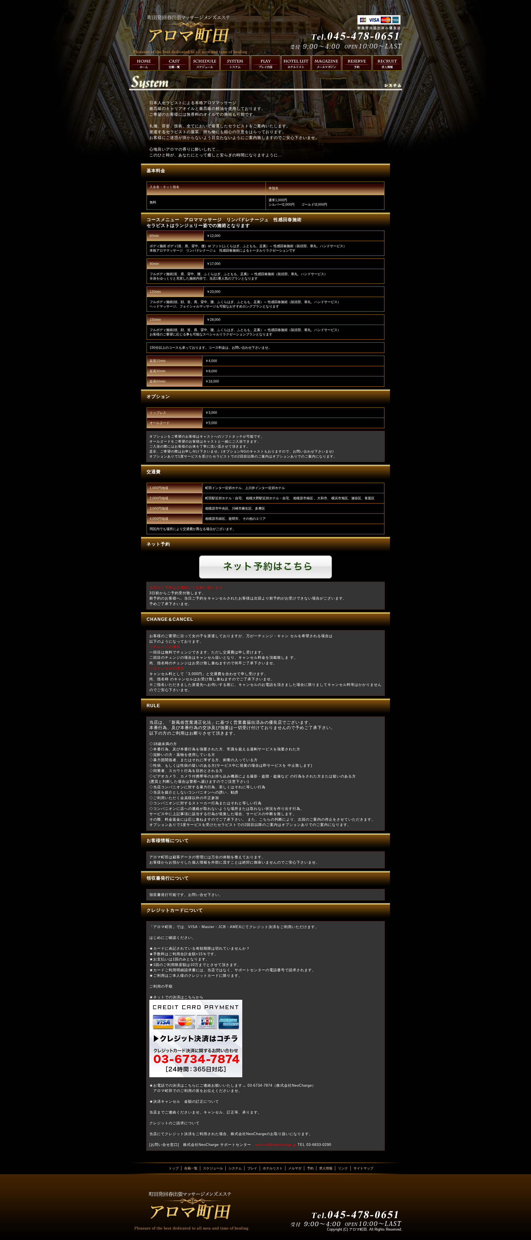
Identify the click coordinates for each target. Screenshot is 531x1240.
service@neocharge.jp (275, 1145)
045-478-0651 (343, 26)
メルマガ (294, 1168)
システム (235, 63)
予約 (357, 63)
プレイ (252, 1168)
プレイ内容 (265, 63)
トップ (174, 1168)
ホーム (144, 63)
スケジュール (205, 63)
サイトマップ (363, 1168)
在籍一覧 (174, 63)
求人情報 (387, 63)
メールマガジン (326, 63)
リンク (343, 1168)
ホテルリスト (296, 63)
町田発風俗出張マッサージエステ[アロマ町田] (191, 31)
